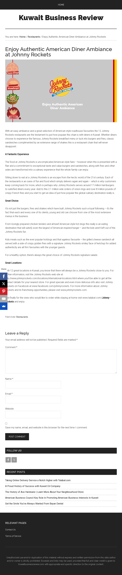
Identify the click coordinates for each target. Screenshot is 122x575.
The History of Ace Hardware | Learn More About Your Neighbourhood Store (44, 492)
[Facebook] (3, 276)
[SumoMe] (3, 306)
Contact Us (10, 529)
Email (8, 393)
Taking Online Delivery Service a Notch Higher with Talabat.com (38, 480)
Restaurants (22, 317)
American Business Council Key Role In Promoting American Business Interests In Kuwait (51, 497)
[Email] (3, 298)
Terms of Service (13, 536)
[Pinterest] (3, 291)
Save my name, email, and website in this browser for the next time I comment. (46, 427)
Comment (11, 347)
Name (9, 378)
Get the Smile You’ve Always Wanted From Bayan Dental (34, 503)
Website (9, 408)
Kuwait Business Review (61, 17)
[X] (3, 284)
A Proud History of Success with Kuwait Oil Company (32, 486)
